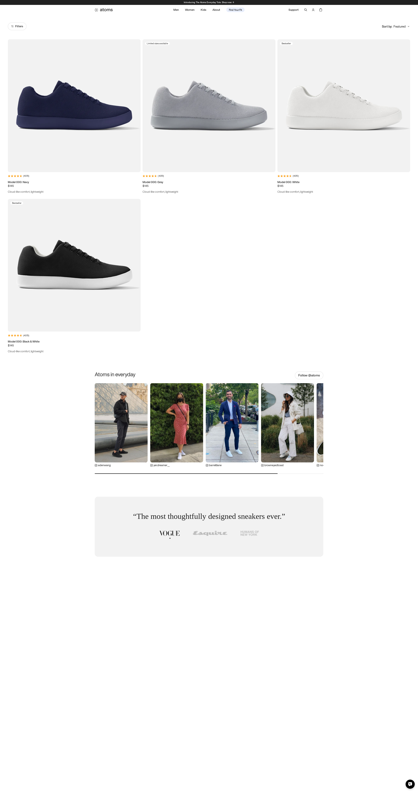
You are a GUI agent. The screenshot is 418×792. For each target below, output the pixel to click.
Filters (19, 26)
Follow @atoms (309, 375)
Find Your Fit (235, 10)
